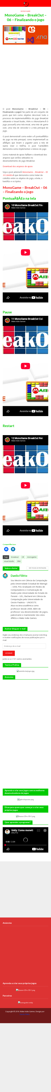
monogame (31, 557)
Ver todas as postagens (37, 568)
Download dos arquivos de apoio (18, 166)
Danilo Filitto (25, 1014)
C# (23, 557)
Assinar (8, 653)
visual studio (9, 561)
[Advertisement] (25, 77)
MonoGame (25, 11)
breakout (14, 557)
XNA (19, 561)
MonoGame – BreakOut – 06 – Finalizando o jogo (25, 189)
